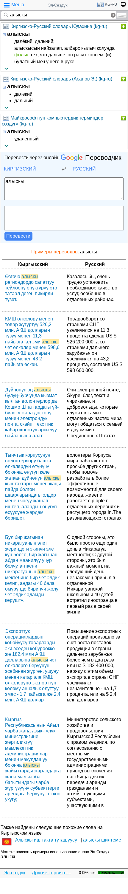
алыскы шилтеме (102, 839)
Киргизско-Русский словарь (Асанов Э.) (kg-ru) (61, 78)
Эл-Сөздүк (58, 5)
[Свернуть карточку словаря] (123, 27)
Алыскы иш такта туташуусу (46, 839)
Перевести (18, 235)
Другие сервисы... (51, 872)
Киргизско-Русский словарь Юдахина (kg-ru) (58, 26)
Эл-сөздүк (14, 872)
